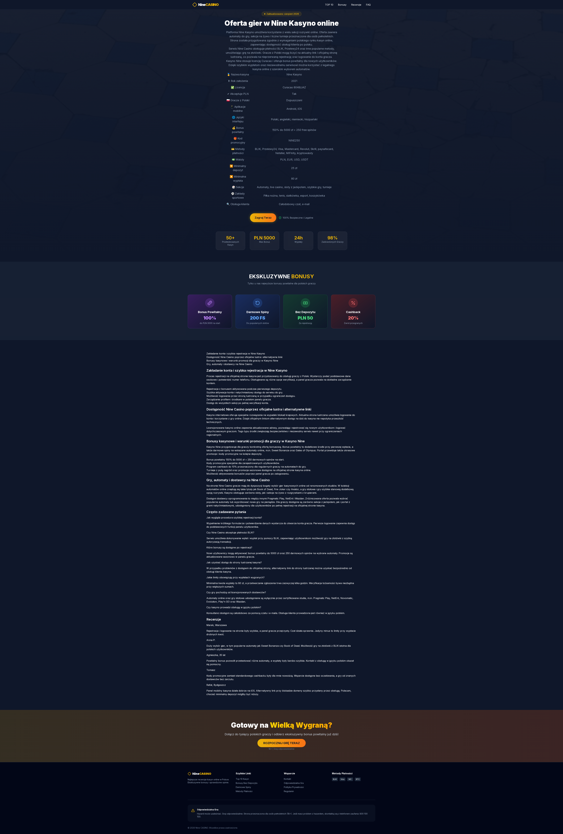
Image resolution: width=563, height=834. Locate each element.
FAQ (368, 4)
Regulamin (289, 791)
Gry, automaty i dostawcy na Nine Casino (229, 364)
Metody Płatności (244, 791)
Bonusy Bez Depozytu (246, 783)
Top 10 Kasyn (242, 779)
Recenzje (356, 4)
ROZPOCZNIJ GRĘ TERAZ (281, 743)
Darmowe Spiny (243, 787)
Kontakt (287, 779)
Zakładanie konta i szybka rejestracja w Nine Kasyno (235, 353)
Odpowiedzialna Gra (294, 783)
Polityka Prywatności (294, 787)
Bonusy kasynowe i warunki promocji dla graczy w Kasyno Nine (242, 360)
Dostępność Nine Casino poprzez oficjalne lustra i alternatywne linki (244, 357)
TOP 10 (329, 4)
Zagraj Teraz (263, 217)
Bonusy (342, 4)
